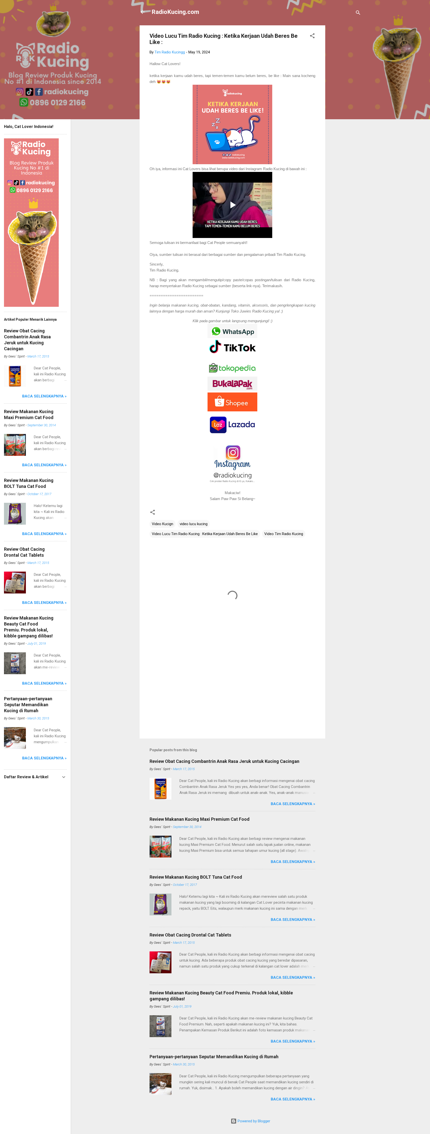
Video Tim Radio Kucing (283, 534)
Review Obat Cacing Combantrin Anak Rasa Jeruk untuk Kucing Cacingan (224, 761)
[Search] (358, 13)
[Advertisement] (345, 99)
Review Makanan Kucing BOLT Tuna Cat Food (196, 877)
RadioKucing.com (175, 11)
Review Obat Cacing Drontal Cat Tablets (190, 935)
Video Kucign (162, 524)
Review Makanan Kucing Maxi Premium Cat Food (200, 819)
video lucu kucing (194, 524)
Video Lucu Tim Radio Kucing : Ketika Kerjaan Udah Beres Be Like (205, 534)
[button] (312, 36)
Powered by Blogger (253, 1121)
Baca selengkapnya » (293, 804)
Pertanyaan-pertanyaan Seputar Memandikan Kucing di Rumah (214, 1056)
